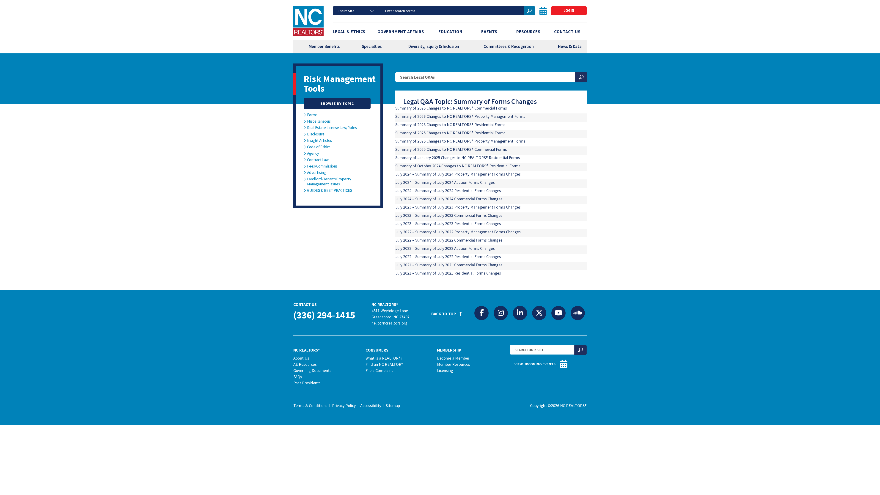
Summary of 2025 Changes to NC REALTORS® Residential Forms (450, 132)
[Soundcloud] (578, 313)
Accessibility (370, 405)
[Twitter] (539, 313)
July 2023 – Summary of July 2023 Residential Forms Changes (448, 223)
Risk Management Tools (340, 83)
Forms (312, 114)
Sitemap (393, 405)
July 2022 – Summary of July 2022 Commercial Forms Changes (448, 240)
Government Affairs (400, 31)
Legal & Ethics (349, 31)
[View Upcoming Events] (543, 11)
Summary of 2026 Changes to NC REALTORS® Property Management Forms (460, 116)
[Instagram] (501, 313)
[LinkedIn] (520, 313)
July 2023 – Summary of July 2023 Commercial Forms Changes (448, 215)
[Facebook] (481, 313)
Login (569, 10)
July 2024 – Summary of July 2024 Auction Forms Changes (445, 182)
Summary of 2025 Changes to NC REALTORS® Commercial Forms (451, 149)
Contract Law (318, 159)
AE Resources (305, 364)
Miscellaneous (319, 121)
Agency (313, 153)
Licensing (445, 370)
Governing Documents (312, 370)
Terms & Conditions (310, 405)
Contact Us (567, 31)
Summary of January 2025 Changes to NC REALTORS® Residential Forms (457, 157)
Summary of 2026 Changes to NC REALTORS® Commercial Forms (451, 108)
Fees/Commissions (322, 166)
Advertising (316, 172)
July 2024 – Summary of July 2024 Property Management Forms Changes (458, 174)
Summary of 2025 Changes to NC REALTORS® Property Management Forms (460, 141)
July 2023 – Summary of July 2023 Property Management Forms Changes (458, 207)
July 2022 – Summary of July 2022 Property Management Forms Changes (458, 231)
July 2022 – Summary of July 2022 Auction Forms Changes (445, 248)
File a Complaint (379, 370)
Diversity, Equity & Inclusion (433, 46)
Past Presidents (307, 382)
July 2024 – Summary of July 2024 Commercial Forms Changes (448, 198)
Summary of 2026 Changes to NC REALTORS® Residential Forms (450, 124)
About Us (301, 358)
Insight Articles (319, 140)
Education (450, 31)
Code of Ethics (318, 146)
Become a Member (453, 358)
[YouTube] (558, 313)
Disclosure (315, 134)
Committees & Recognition (509, 46)
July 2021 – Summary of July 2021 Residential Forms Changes (448, 273)
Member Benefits (324, 46)
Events (489, 31)
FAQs (297, 376)
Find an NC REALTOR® (384, 364)
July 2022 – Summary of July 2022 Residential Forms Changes (448, 256)
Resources (528, 31)
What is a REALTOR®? (384, 358)
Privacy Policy (344, 405)
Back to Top (444, 313)
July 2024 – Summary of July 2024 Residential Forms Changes (448, 190)
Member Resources (453, 364)
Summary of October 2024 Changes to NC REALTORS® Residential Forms (457, 165)
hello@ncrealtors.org (389, 323)
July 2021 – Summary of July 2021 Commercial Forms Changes (448, 264)
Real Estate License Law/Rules (332, 127)
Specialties (372, 46)
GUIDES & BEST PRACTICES (329, 190)
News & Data (569, 46)
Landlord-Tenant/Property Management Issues (329, 181)
